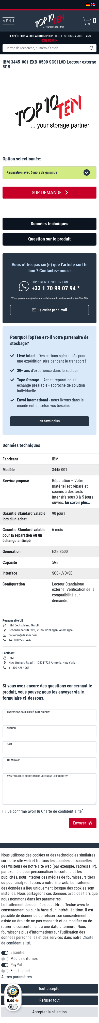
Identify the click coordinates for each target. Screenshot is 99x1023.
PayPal (16, 964)
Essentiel (17, 952)
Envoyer (79, 823)
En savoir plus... (78, 502)
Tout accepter (49, 988)
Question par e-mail (53, 310)
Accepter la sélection (49, 1012)
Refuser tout (49, 1000)
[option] (49, 381)
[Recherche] (91, 48)
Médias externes (24, 958)
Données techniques (49, 223)
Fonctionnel (20, 970)
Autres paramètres (16, 976)
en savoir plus (50, 421)
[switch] (13, 1007)
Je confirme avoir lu (45, 811)
